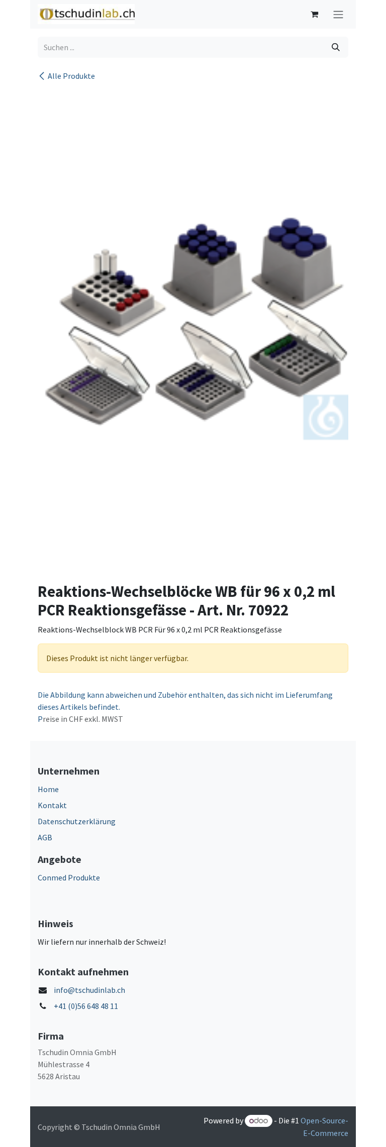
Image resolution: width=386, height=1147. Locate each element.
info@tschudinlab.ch (89, 990)
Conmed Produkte (69, 877)
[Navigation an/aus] (338, 14)
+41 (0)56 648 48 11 (86, 1006)
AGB (45, 837)
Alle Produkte (71, 76)
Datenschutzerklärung (77, 821)
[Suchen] (335, 47)
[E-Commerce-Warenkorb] (314, 14)
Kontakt (52, 805)
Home (48, 789)
